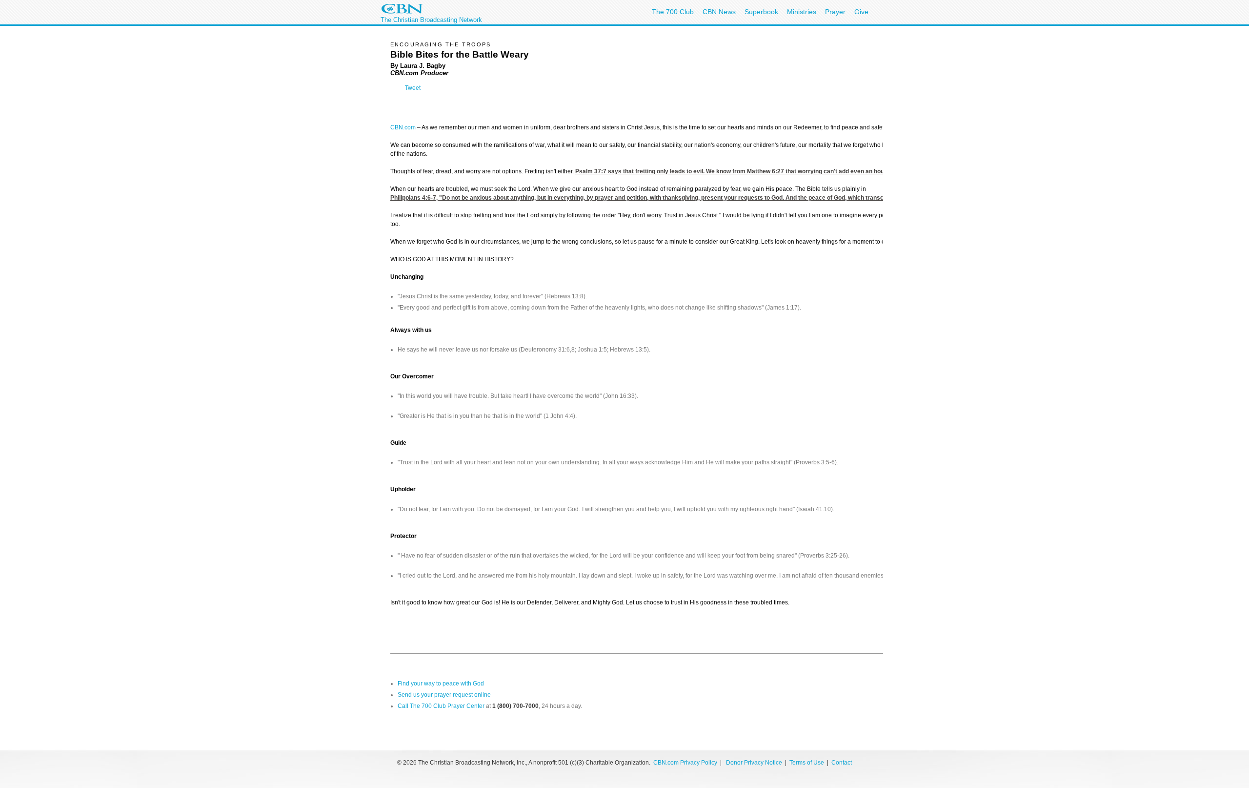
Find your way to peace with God (441, 683)
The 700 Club (673, 12)
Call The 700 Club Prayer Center (441, 706)
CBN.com (403, 127)
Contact (841, 762)
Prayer (835, 12)
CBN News (719, 12)
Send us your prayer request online (444, 694)
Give (861, 12)
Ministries (801, 12)
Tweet (413, 87)
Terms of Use (807, 762)
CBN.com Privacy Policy (685, 762)
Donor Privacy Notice (754, 762)
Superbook (761, 12)
